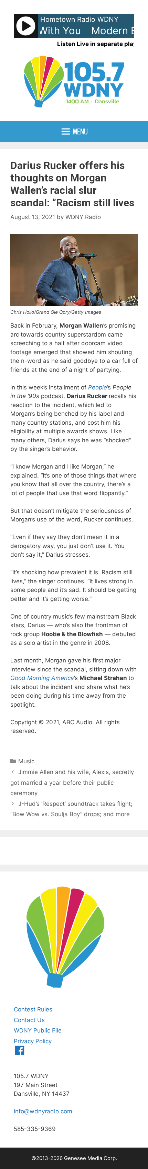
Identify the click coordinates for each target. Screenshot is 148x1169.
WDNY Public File (38, 1030)
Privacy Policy (33, 1041)
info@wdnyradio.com (43, 1111)
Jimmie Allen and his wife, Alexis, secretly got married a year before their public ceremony (72, 782)
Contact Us (29, 1020)
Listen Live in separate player (99, 43)
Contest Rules (33, 1009)
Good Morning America (42, 678)
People (97, 387)
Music (26, 761)
